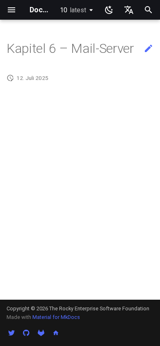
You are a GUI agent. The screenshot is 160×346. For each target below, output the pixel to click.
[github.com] (26, 332)
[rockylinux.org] (55, 332)
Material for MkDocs (56, 317)
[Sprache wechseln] (129, 10)
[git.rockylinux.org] (41, 332)
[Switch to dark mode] (109, 10)
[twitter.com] (11, 332)
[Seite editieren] (148, 48)
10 (73, 10)
